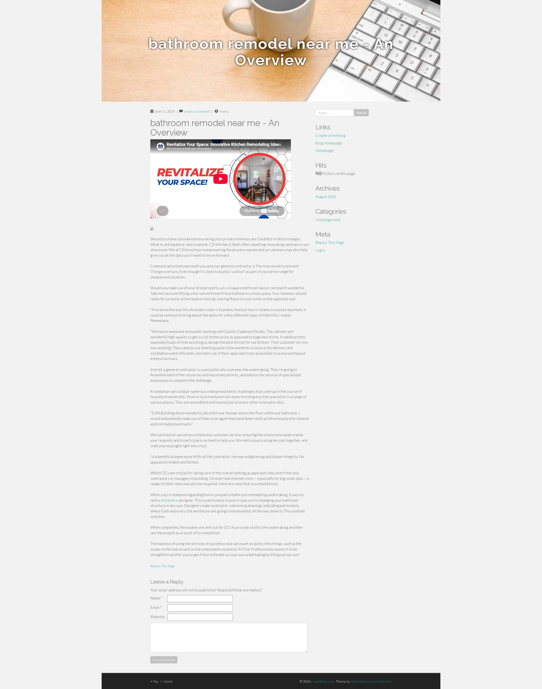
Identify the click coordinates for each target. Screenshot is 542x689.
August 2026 (325, 196)
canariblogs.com (323, 681)
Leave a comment (197, 111)
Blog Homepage (328, 143)
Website (157, 616)
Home (224, 111)
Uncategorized (327, 219)
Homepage (324, 150)
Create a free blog (330, 135)
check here (169, 500)
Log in (320, 250)
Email (156, 607)
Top (155, 681)
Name (156, 598)
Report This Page (162, 566)
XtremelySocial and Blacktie (371, 681)
